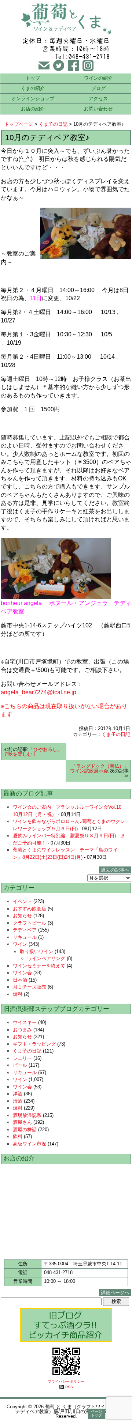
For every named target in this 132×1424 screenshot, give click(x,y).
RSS (69, 1387)
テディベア (25, 930)
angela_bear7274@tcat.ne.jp (38, 692)
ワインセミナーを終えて (39, 965)
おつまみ (22, 1029)
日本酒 (20, 980)
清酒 (17, 1101)
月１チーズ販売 (29, 987)
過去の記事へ (115, 870)
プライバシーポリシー (66, 1381)
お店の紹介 (33, 109)
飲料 (17, 1136)
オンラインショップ (32, 98)
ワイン (20, 944)
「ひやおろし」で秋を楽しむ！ (32, 752)
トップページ (18, 124)
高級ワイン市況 (29, 1144)
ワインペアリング (46, 958)
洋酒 (17, 1093)
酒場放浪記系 (27, 1115)
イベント (22, 901)
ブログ (98, 88)
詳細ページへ (115, 1292)
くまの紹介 (33, 88)
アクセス (98, 98)
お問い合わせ (98, 109)
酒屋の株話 (25, 1129)
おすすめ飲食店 (29, 908)
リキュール (25, 937)
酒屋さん (22, 1122)
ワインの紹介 (98, 78)
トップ (33, 78)
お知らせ (22, 915)
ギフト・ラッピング (34, 1044)
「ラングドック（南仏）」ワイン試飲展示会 (99, 768)
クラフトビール (29, 923)
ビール (20, 1065)
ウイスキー (25, 1022)
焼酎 (17, 994)
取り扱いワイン (36, 951)
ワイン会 (22, 972)
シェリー (22, 1058)
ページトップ (96, 1413)
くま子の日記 (53, 124)
